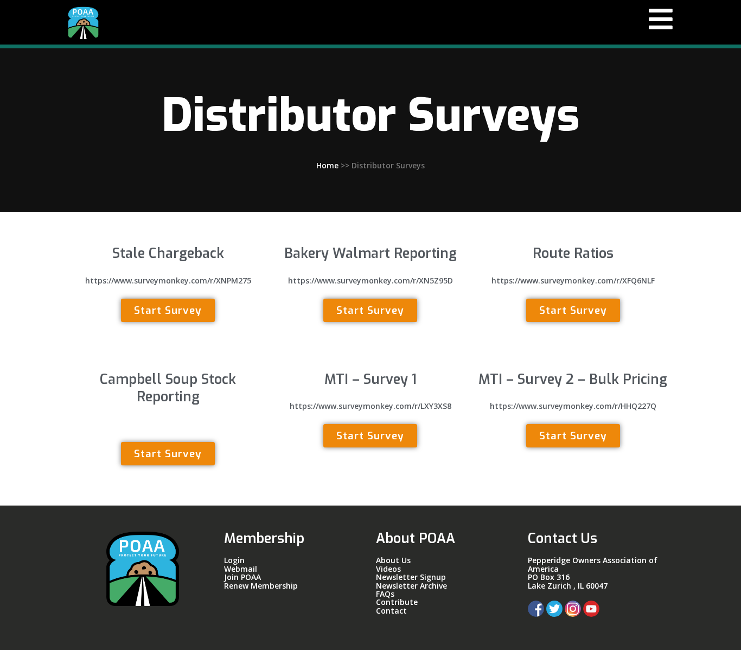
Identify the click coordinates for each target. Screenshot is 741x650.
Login (234, 560)
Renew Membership (262, 585)
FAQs (385, 594)
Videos (388, 569)
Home (327, 165)
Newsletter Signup (411, 577)
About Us (393, 560)
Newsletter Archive (411, 585)
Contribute (397, 602)
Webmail (240, 569)
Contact (391, 610)
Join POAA (242, 577)
